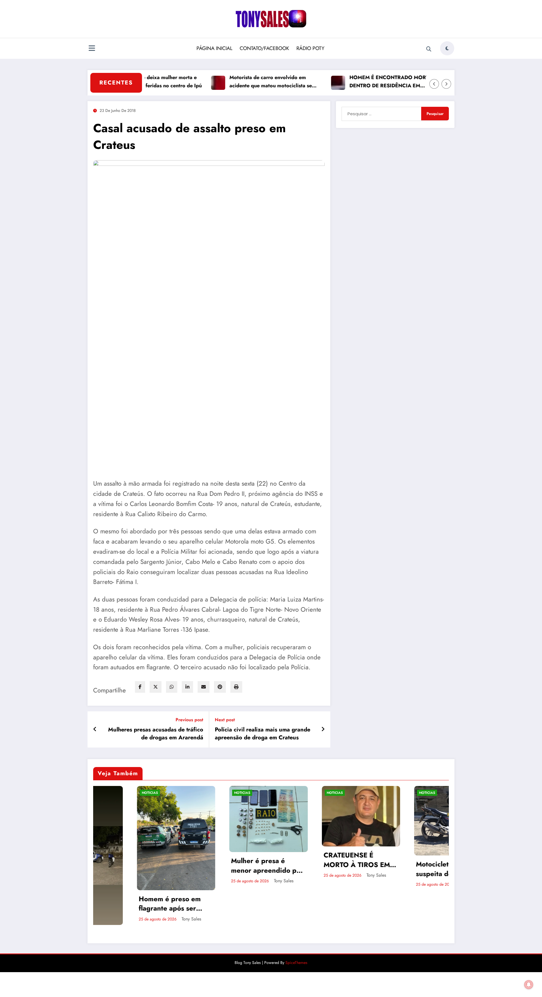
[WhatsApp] (171, 687)
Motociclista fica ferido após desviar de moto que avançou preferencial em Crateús (430, 859)
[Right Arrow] (446, 83)
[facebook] (140, 687)
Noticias (128, 792)
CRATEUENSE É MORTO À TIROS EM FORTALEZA (242, 859)
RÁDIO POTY (310, 48)
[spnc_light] (447, 48)
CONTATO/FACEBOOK (264, 48)
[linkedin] (187, 687)
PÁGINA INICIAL (214, 48)
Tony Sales (169, 880)
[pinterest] (220, 687)
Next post (225, 719)
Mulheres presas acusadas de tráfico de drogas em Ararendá (155, 734)
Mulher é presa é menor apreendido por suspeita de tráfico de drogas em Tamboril (153, 865)
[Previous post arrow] (95, 729)
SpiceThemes (296, 918)
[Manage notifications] (528, 984)
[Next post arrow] (323, 729)
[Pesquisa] (429, 49)
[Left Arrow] (434, 83)
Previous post (189, 719)
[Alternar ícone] (92, 49)
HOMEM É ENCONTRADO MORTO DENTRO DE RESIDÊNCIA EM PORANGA (363, 82)
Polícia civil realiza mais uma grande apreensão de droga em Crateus (262, 734)
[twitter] (155, 687)
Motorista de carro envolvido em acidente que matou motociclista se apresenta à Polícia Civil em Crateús (244, 82)
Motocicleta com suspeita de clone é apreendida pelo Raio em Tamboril (336, 868)
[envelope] (203, 687)
